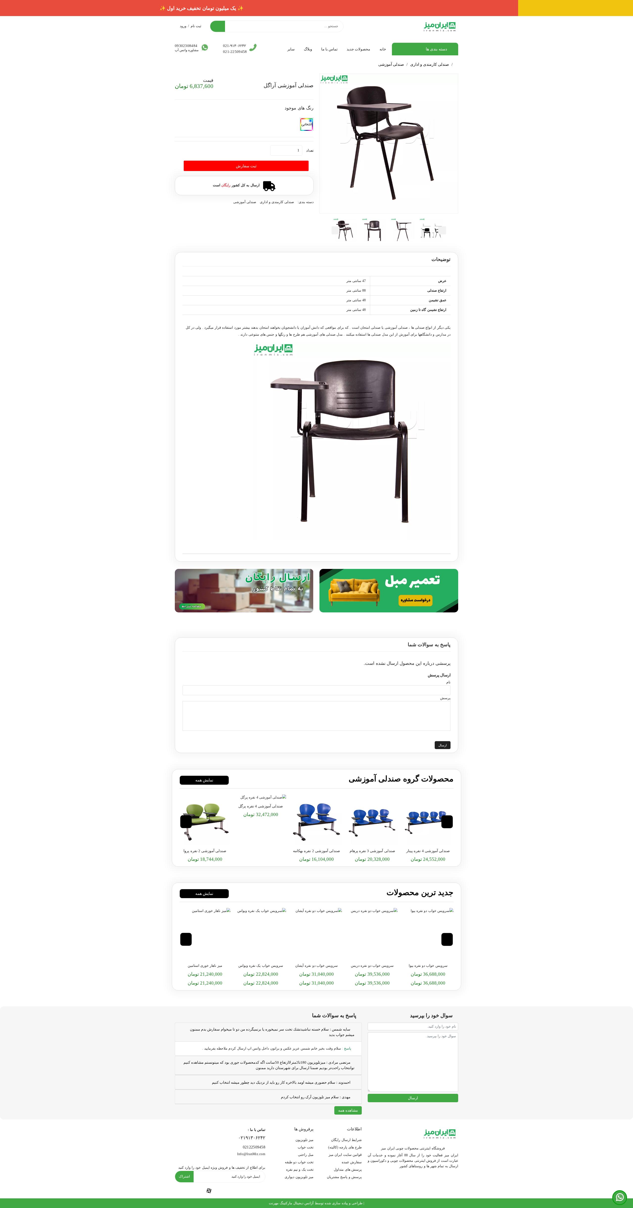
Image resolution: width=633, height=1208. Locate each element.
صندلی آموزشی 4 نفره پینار (428, 851)
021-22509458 (235, 52)
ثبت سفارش (246, 166)
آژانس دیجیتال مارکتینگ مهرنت (291, 1203)
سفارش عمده (352, 1162)
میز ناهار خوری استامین (205, 966)
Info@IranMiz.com (251, 1154)
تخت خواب (306, 1147)
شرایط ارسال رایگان (346, 1140)
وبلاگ (308, 49)
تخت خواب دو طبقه (299, 1162)
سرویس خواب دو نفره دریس (372, 966)
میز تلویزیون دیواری (299, 1177)
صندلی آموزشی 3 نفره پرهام (372, 851)
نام (448, 682)
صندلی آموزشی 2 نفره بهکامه (316, 851)
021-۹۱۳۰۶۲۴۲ (234, 46)
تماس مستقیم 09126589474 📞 (316, 8)
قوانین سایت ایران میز (345, 1155)
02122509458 (254, 1147)
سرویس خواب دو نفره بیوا (428, 966)
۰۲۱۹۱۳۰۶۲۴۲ (251, 1137)
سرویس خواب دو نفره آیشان (316, 966)
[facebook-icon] (208, 1190)
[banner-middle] (388, 590)
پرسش (445, 698)
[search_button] (217, 26)
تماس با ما (329, 49)
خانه (383, 49)
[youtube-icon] (232, 1190)
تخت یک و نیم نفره (300, 1169)
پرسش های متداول (348, 1169)
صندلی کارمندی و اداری (429, 64)
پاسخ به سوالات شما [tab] (429, 644)
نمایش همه (204, 780)
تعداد (310, 150)
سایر (290, 49)
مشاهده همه (348, 1110)
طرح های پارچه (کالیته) (345, 1147)
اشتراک (184, 1176)
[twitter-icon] (254, 1190)
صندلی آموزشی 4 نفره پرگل (260, 806)
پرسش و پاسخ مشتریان (344, 1177)
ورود (183, 26)
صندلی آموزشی (391, 64)
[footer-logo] (439, 1133)
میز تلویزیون (304, 1140)
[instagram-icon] (186, 1190)
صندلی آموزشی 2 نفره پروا (204, 851)
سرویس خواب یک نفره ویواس (260, 966)
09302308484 (186, 46)
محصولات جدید (358, 49)
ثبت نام (196, 26)
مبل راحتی (306, 1155)
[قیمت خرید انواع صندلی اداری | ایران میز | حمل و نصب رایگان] (428, 820)
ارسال (442, 745)
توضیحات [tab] (441, 259)
